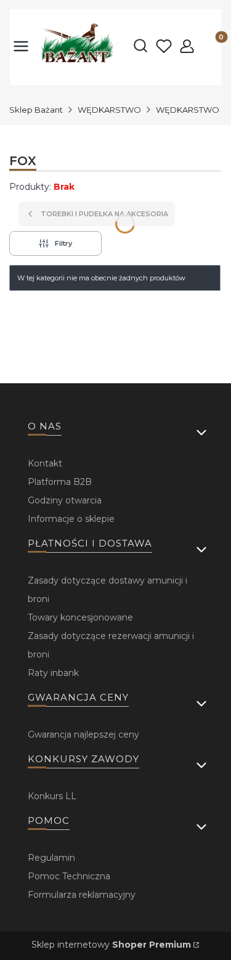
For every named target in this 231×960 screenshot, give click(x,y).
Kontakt (45, 463)
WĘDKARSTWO (109, 110)
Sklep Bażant (36, 110)
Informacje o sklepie (71, 518)
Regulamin (51, 857)
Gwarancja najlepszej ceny (83, 734)
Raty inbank (53, 672)
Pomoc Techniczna (69, 876)
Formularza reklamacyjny (82, 894)
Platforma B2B (60, 481)
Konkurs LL (52, 796)
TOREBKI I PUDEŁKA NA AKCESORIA (104, 213)
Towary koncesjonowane (80, 617)
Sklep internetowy (111, 944)
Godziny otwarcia (65, 500)
